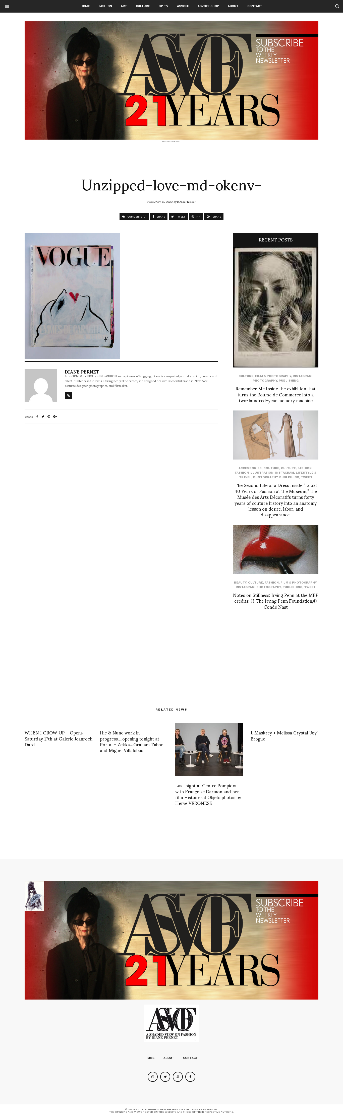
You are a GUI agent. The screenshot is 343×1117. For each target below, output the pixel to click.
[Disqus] (121, 494)
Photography (265, 380)
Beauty (240, 582)
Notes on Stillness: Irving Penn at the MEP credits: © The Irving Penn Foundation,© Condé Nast (275, 600)
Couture (271, 468)
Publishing (289, 380)
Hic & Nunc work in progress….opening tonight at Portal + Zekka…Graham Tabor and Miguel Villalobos (131, 741)
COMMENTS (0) (136, 216)
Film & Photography (273, 376)
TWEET (180, 216)
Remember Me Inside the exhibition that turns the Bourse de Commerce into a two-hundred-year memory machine (276, 394)
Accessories (250, 468)
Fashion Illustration (254, 472)
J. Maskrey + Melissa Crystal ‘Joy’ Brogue (284, 735)
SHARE (160, 216)
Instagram (302, 376)
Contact (254, 6)
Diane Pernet (186, 201)
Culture (143, 6)
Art (124, 6)
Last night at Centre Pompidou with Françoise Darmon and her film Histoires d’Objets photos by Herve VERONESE (208, 793)
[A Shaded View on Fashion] (171, 80)
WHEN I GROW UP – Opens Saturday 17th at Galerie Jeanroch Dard (58, 738)
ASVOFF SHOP (208, 6)
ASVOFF (183, 6)
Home (85, 6)
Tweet (306, 477)
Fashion (105, 6)
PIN (198, 216)
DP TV (163, 6)
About (233, 6)
